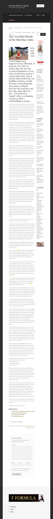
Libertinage (39, 210)
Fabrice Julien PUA (27, 32)
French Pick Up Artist (19, 5)
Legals (11, 511)
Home (11, 27)
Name (13, 462)
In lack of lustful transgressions (19, 412)
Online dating (39, 223)
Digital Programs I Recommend (16, 15)
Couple (38, 195)
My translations (40, 219)
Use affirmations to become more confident (40, 143)
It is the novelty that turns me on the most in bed (28, 426)
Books (38, 194)
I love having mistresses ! (18, 416)
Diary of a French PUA (18, 27)
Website (28, 462)
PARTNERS (13, 506)
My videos (39, 220)
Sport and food (40, 236)
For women (39, 203)
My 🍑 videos (12, 20)
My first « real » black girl (15, 426)
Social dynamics (40, 233)
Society (38, 235)
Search (38, 32)
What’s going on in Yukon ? (18, 414)
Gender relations (40, 206)
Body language (40, 192)
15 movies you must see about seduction (40, 130)
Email (20, 462)
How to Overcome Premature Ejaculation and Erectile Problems (40, 78)
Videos (38, 238)
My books (39, 216)
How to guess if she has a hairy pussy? (40, 125)
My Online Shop (28, 15)
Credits (12, 509)
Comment (14, 445)
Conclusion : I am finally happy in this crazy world (23, 411)
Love (38, 211)
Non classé (39, 222)
